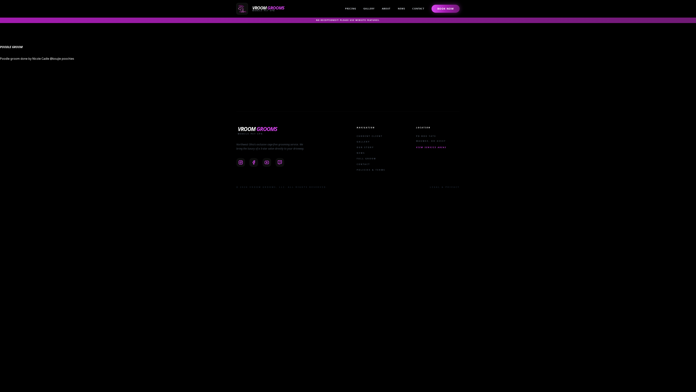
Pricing (350, 8)
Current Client (370, 136)
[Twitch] (280, 162)
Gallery (368, 8)
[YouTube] (267, 162)
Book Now (445, 8)
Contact (418, 8)
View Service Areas (431, 147)
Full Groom (366, 158)
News (401, 8)
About (386, 8)
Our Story (365, 147)
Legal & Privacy (445, 187)
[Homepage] (261, 9)
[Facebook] (254, 162)
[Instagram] (241, 162)
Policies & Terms (371, 170)
